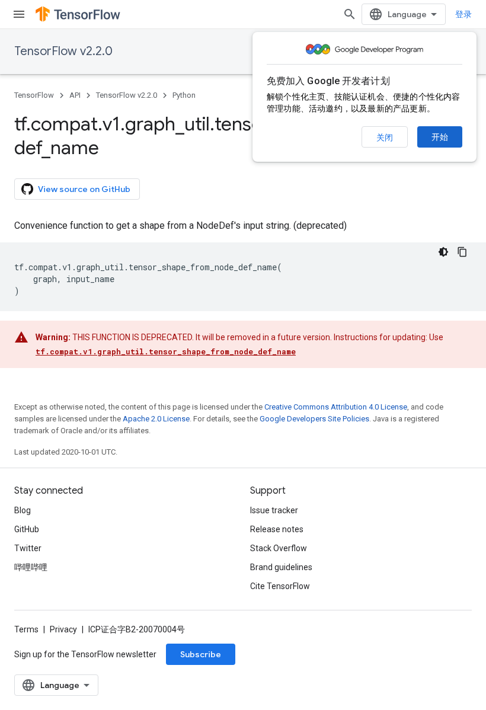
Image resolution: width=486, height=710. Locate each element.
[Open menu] (19, 14)
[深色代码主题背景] (443, 251)
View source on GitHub (84, 189)
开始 (439, 137)
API (75, 95)
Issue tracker (274, 510)
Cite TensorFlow (280, 586)
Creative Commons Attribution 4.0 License (335, 406)
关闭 (384, 137)
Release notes (276, 529)
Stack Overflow (278, 548)
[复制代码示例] (462, 251)
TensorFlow (34, 95)
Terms (26, 629)
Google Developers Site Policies (314, 418)
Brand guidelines (281, 567)
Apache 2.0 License (156, 418)
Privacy (63, 629)
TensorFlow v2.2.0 (63, 51)
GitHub (26, 529)
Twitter (27, 548)
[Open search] (350, 14)
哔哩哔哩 (30, 567)
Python (184, 95)
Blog (22, 510)
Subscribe (200, 654)
